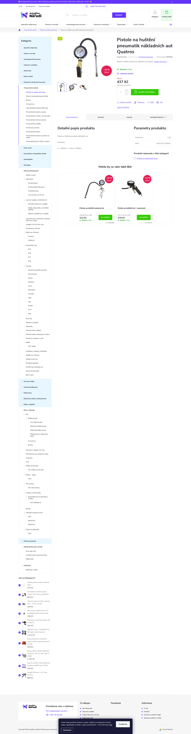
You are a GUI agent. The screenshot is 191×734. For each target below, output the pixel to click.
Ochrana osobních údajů (152, 715)
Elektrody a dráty (31, 570)
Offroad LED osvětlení (33, 330)
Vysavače (29, 458)
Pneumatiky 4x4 (31, 245)
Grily (27, 462)
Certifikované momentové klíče (36, 555)
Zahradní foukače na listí (34, 513)
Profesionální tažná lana (36, 187)
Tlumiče (28, 266)
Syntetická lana (33, 191)
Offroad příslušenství (31, 171)
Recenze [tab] (101, 117)
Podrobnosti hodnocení (145, 57)
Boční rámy (30, 375)
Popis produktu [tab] (72, 117)
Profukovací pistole (32, 128)
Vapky (28, 342)
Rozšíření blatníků (32, 363)
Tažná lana (29, 179)
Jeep (29, 313)
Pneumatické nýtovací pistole (36, 120)
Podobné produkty (157, 117)
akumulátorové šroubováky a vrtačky (38, 498)
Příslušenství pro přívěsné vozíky (37, 454)
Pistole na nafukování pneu (35, 92)
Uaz (29, 302)
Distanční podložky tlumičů (37, 270)
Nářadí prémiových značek (33, 547)
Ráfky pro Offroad (32, 232)
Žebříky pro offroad (32, 355)
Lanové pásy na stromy (36, 195)
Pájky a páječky (29, 404)
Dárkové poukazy (30, 541)
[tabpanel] (96, 198)
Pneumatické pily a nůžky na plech (38, 141)
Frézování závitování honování (34, 82)
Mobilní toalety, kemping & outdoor (38, 334)
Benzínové (31, 521)
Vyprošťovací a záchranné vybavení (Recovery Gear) (38, 220)
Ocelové (31, 236)
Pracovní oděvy (29, 381)
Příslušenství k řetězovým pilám (39, 435)
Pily (27, 414)
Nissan (30, 278)
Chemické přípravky (31, 387)
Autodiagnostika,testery (32, 59)
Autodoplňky (28, 159)
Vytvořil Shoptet (167, 729)
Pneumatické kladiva (33, 132)
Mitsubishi (31, 290)
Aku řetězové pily (36, 422)
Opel (29, 298)
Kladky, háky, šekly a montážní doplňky (38, 209)
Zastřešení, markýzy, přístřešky (36, 351)
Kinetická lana (32, 183)
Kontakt (146, 711)
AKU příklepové (35, 502)
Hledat (119, 15)
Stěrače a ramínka (32, 323)
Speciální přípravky (30, 48)
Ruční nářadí (28, 76)
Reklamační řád (87, 718)
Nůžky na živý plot (32, 466)
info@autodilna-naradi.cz (58, 711)
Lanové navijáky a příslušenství (36, 200)
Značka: (123, 107)
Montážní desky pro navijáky (38, 204)
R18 (29, 261)
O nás (20, 6)
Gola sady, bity (31, 551)
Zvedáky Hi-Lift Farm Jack (35, 224)
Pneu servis (28, 148)
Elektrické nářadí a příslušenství (35, 399)
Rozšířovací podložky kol (34, 367)
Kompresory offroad (33, 228)
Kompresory (30, 104)
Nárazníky (29, 326)
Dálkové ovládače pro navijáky (38, 214)
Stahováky (27, 71)
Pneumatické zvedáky (33, 124)
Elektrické (31, 524)
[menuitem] (30, 24)
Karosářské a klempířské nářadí (35, 154)
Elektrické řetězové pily (38, 430)
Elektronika (28, 393)
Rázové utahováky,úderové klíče (37, 96)
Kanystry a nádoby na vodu (35, 450)
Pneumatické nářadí (31, 88)
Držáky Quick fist (32, 359)
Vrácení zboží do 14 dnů (90, 715)
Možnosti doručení (126, 73)
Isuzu (30, 286)
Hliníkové (31, 240)
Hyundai (31, 294)
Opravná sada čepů (32, 371)
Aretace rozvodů (29, 53)
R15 (29, 249)
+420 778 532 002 (55, 715)
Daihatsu (31, 282)
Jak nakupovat (30, 6)
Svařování (27, 565)
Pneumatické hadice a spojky (36, 112)
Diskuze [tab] (129, 117)
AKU (29, 479)
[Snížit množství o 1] (126, 93)
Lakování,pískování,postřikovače (37, 108)
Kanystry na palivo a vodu (35, 338)
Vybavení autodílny (30, 65)
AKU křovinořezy (34, 488)
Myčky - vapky (31, 475)
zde (110, 725)
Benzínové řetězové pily (38, 426)
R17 (29, 257)
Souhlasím (123, 724)
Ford (29, 310)
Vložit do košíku (146, 92)
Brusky (28, 100)
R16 (29, 253)
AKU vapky (32, 346)
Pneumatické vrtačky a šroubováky (38, 116)
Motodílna (27, 165)
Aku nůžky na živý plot (36, 470)
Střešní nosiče (31, 175)
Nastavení (67, 730)
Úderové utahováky (32, 529)
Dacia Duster (32, 274)
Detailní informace (160, 62)
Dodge (30, 306)
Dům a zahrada (29, 410)
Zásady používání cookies (152, 718)
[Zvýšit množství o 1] (126, 90)
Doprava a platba (44, 6)
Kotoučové (31, 441)
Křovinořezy (30, 484)
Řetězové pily (32, 418)
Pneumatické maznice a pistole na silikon (37, 137)
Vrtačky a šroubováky (33, 493)
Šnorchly (29, 319)
